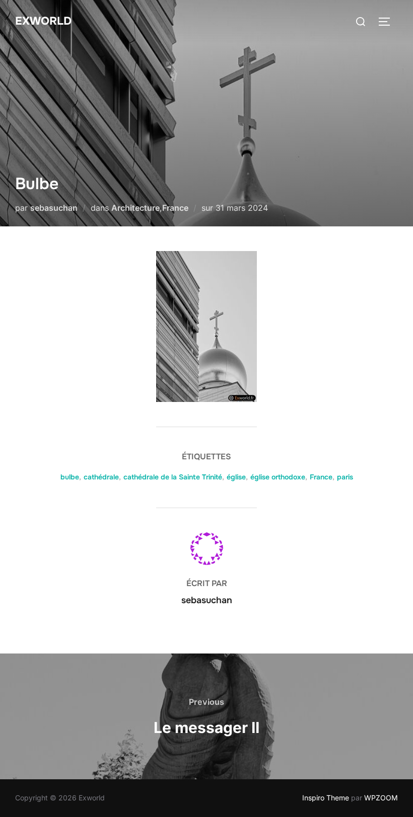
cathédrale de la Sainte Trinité (172, 476)
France (175, 208)
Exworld (43, 21)
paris (345, 476)
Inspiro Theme (325, 797)
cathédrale (101, 476)
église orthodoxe (277, 476)
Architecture (135, 208)
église (236, 476)
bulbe (69, 476)
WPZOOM (381, 797)
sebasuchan (54, 208)
